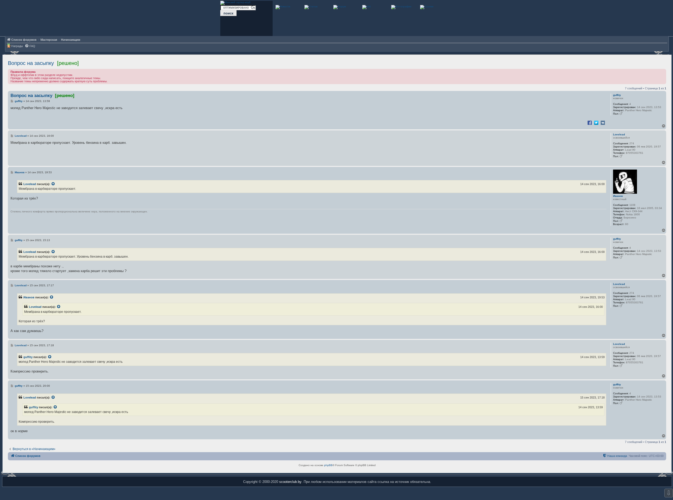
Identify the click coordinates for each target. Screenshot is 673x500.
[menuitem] (30, 46)
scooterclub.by (290, 482)
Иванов (618, 196)
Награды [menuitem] (17, 46)
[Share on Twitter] (596, 122)
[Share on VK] (603, 122)
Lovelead (619, 134)
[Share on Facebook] (590, 122)
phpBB (328, 465)
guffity (617, 95)
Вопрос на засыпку (31, 63)
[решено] (68, 63)
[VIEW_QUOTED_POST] (53, 184)
